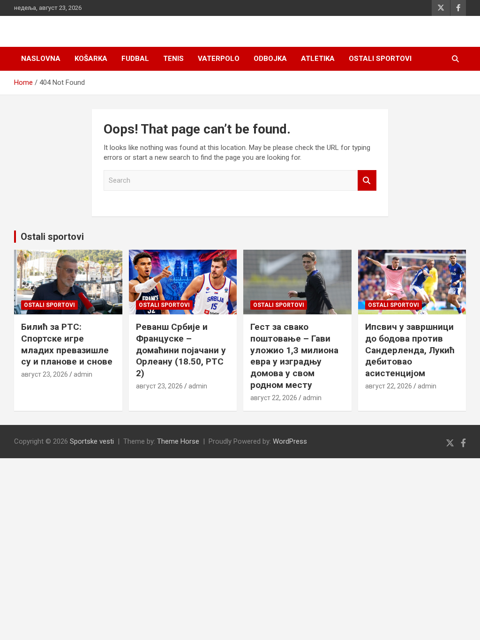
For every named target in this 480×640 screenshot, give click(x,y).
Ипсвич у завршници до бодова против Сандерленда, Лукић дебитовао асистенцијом (410, 350)
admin (83, 374)
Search (367, 180)
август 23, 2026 (44, 374)
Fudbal (135, 58)
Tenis (173, 58)
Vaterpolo (219, 58)
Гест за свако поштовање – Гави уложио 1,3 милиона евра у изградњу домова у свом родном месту (294, 355)
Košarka (91, 58)
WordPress (290, 441)
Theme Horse (178, 441)
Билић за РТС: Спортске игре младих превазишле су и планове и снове (66, 344)
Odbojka (270, 58)
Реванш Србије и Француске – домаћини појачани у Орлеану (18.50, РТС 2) (181, 350)
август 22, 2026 (273, 398)
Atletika (318, 58)
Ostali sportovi (380, 58)
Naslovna (40, 58)
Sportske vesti (92, 441)
